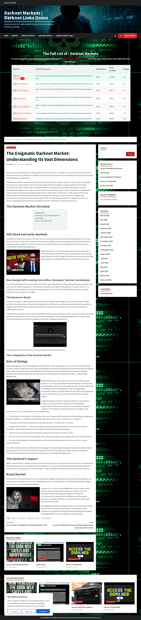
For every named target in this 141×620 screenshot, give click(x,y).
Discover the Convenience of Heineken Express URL (26, 523)
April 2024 (104, 271)
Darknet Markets (28, 36)
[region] (28, 604)
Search (103, 148)
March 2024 (104, 275)
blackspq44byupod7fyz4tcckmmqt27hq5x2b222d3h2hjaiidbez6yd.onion (64, 113)
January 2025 (105, 233)
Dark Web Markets (45, 36)
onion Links (50, 552)
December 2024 (106, 237)
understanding (46, 518)
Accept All (43, 611)
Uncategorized (11, 147)
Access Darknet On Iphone (110, 177)
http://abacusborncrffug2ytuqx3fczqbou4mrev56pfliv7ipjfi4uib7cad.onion (64, 84)
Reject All (28, 611)
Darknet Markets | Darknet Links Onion (26, 15)
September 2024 (106, 250)
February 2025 (105, 228)
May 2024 (103, 267)
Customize (14, 611)
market (37, 518)
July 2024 (104, 258)
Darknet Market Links (64, 36)
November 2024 (106, 241)
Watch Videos (130, 36)
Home (6, 36)
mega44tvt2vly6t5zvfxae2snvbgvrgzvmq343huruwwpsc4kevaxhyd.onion (64, 119)
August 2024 (105, 254)
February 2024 (105, 280)
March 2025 (104, 224)
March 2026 (104, 215)
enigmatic (30, 518)
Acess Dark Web (106, 185)
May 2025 (103, 220)
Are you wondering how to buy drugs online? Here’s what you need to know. (73, 525)
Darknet (15, 36)
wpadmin (10, 164)
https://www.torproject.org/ (75, 59)
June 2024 (104, 263)
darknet (14, 518)
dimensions (22, 518)
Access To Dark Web (80, 552)
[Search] (115, 36)
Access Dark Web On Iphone (20, 552)
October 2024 (105, 245)
